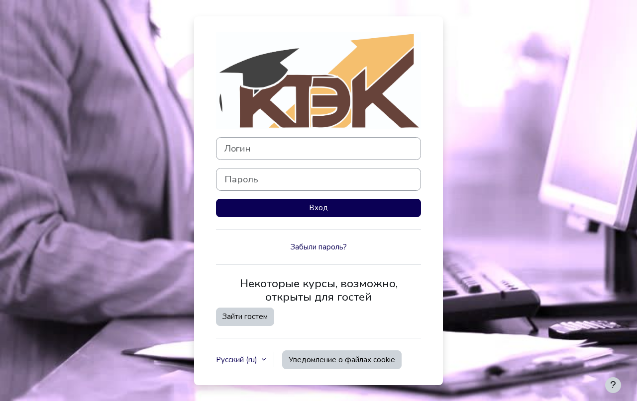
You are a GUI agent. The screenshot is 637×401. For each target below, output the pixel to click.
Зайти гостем (245, 316)
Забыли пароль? (319, 247)
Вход (318, 208)
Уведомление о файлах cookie (342, 360)
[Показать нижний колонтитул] (613, 385)
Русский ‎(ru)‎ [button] (237, 360)
